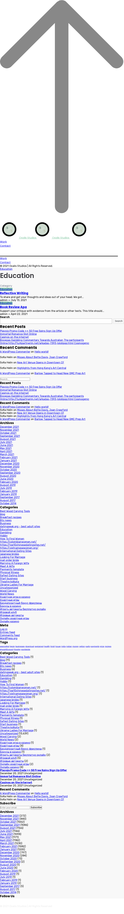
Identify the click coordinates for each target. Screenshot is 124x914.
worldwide (25, 649)
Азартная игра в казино (15, 596)
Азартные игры (9, 600)
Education (6, 269)
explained (39, 646)
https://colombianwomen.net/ (18, 541)
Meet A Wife (7, 566)
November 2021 (9, 429)
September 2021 (10, 436)
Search (5, 317)
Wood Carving (8, 590)
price (102, 646)
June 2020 (6, 478)
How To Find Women (12, 538)
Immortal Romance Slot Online (18, 334)
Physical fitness (9, 572)
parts (88, 646)
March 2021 (7, 454)
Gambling (5, 532)
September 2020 (10, 472)
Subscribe (36, 807)
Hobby (4, 535)
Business (5, 523)
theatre (17, 649)
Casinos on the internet (14, 337)
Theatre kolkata (9, 581)
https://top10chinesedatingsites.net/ (23, 544)
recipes (108, 646)
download (29, 646)
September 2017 (10, 497)
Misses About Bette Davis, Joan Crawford (42, 357)
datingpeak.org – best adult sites (20, 526)
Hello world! (42, 351)
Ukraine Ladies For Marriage (16, 584)
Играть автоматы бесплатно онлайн (23, 609)
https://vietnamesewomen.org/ (19, 547)
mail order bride (9, 560)
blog (2, 514)
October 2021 (8, 433)
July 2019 (6, 488)
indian (69, 646)
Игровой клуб (8, 612)
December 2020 (9, 463)
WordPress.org (8, 638)
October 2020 (8, 469)
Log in (3, 629)
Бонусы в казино (10, 606)
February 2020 (9, 482)
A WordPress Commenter (15, 351)
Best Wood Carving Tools (15, 511)
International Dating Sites (15, 551)
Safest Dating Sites (12, 575)
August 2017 (8, 500)
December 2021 (9, 426)
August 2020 (8, 475)
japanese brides (9, 554)
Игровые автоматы (12, 615)
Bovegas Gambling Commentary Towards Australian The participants (42, 340)
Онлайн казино (9, 621)
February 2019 (8, 491)
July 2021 (6, 442)
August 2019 (8, 485)
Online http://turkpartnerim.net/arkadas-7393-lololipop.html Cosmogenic (44, 343)
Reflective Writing (14, 293)
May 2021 (5, 448)
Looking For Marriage (12, 557)
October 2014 (8, 503)
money (75, 646)
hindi (52, 646)
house (58, 646)
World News (7, 593)
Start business (9, 578)
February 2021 (8, 457)
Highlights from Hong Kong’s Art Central (41, 368)
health (47, 646)
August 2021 (8, 439)
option (82, 646)
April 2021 (6, 451)
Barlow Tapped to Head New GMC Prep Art (60, 373)
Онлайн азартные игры (14, 618)
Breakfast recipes (10, 517)
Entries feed (7, 632)
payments (95, 646)
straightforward (6, 649)
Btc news (5, 520)
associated (4, 646)
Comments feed (10, 635)
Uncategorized (9, 587)
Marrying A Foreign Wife (14, 563)
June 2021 (6, 445)
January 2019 (8, 494)
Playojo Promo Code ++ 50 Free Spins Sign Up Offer (31, 330)
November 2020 (9, 466)
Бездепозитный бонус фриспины (21, 603)
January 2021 (8, 460)
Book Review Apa (13, 307)
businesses (20, 646)
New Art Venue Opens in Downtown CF (40, 362)
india (63, 646)
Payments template (12, 569)
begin (12, 646)
